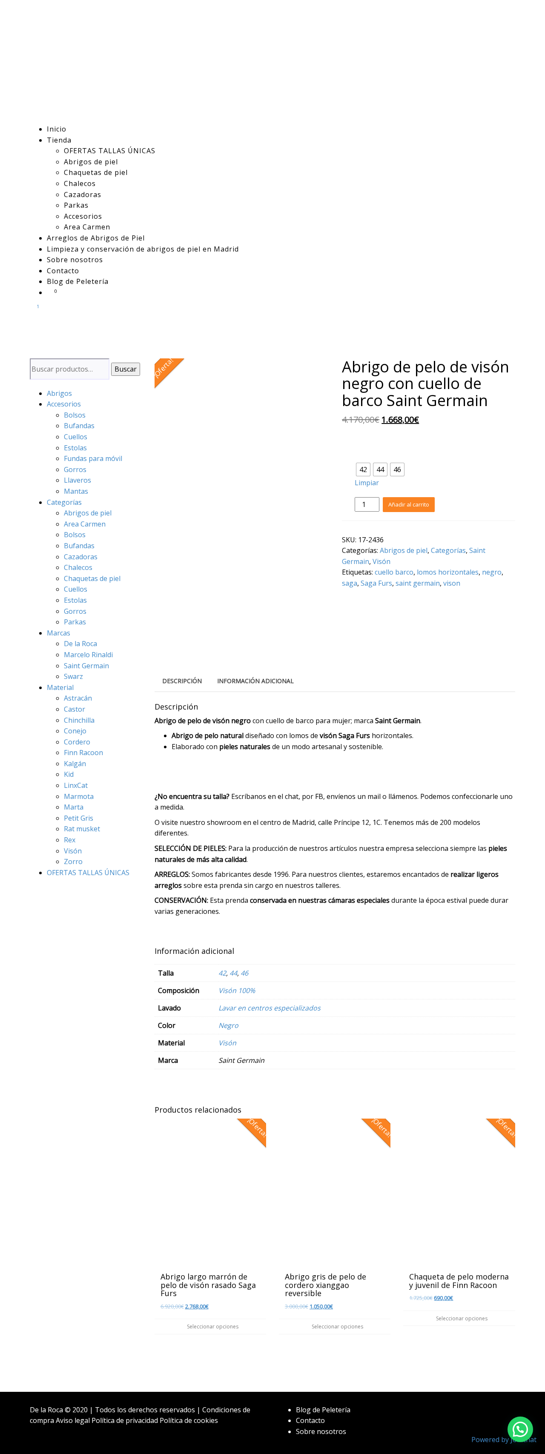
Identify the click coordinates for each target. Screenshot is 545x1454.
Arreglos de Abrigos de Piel (96, 238)
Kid (69, 774)
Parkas (76, 205)
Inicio (56, 129)
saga (349, 583)
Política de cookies (189, 1420)
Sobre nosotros (75, 259)
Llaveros (77, 480)
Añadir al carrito (408, 504)
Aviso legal (73, 1420)
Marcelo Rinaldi (88, 654)
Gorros (75, 469)
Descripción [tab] (182, 681)
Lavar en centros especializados (269, 1008)
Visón (73, 851)
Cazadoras (82, 194)
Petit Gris (78, 818)
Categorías (64, 502)
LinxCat (76, 785)
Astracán (78, 698)
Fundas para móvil (93, 458)
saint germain (418, 583)
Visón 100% (236, 990)
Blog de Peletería (78, 281)
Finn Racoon (83, 752)
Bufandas (79, 425)
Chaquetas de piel (96, 172)
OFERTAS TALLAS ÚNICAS (109, 150)
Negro (228, 1025)
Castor (74, 709)
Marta (73, 807)
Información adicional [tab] (255, 681)
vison (451, 583)
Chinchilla (79, 720)
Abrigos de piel (91, 161)
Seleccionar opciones (212, 1326)
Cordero (77, 742)
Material (60, 687)
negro (492, 572)
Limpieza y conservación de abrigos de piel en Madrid (143, 249)
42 (222, 973)
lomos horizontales (448, 572)
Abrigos (59, 393)
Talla (364, 457)
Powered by (503, 1439)
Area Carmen (87, 227)
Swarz (73, 676)
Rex (69, 839)
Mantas (76, 491)
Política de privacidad (125, 1420)
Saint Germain (86, 665)
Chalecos (80, 183)
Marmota (79, 796)
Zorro (73, 861)
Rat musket (82, 828)
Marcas (58, 633)
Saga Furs (376, 583)
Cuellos (75, 436)
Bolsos (75, 415)
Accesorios (83, 216)
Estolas (75, 447)
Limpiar (367, 482)
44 (233, 973)
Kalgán (75, 763)
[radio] (363, 469)
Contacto (63, 270)
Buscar (126, 369)
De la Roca (80, 643)
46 (244, 973)
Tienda (59, 140)
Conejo (75, 731)
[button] (520, 1429)
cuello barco (394, 572)
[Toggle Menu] (32, 322)
